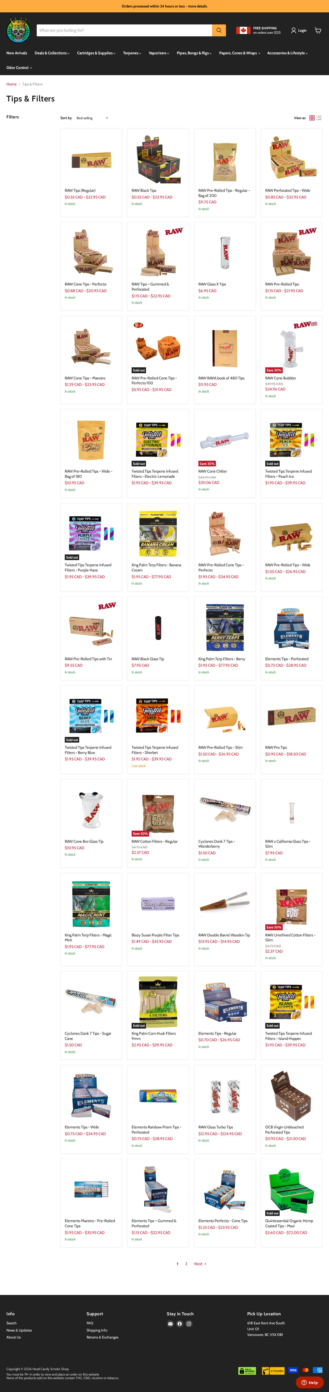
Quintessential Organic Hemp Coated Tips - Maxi (289, 1223)
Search (11, 1323)
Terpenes (131, 53)
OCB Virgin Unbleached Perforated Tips (284, 1130)
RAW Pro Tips (276, 747)
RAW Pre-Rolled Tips (282, 284)
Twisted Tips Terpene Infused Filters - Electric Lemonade (155, 474)
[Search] (219, 30)
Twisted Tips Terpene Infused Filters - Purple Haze (88, 567)
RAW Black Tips (144, 190)
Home (11, 84)
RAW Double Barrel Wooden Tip (224, 935)
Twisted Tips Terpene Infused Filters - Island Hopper (288, 1036)
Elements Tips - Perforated (286, 659)
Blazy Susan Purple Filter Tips (155, 935)
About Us (13, 1337)
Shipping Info (97, 1330)
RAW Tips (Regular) (80, 190)
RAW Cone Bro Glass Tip (84, 841)
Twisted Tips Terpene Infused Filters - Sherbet (155, 750)
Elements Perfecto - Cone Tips (223, 1221)
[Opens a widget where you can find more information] (310, 1383)
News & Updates (19, 1330)
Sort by (66, 118)
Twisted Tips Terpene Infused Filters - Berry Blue (88, 750)
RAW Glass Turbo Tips (215, 1127)
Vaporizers (158, 53)
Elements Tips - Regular (217, 1033)
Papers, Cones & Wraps (238, 53)
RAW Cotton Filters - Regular (155, 841)
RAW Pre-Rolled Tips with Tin (88, 659)
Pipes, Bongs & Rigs (193, 53)
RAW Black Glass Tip (148, 659)
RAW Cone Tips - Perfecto (85, 284)
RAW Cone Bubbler (280, 378)
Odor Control (17, 67)
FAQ (90, 1323)
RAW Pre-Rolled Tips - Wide (287, 565)
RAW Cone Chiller (212, 471)
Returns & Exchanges (102, 1337)
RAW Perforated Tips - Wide (287, 190)
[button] (299, 30)
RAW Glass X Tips (212, 284)
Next (198, 1264)
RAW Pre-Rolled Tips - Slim (220, 747)
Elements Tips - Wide (82, 1127)
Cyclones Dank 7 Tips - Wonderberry (216, 844)
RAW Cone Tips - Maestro (85, 378)
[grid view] (312, 118)
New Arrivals (16, 53)
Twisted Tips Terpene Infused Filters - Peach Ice (288, 474)
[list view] (319, 118)
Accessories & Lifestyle (286, 53)
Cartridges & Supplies (95, 53)
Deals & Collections (51, 53)
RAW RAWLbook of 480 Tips (221, 378)
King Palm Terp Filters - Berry (221, 659)
